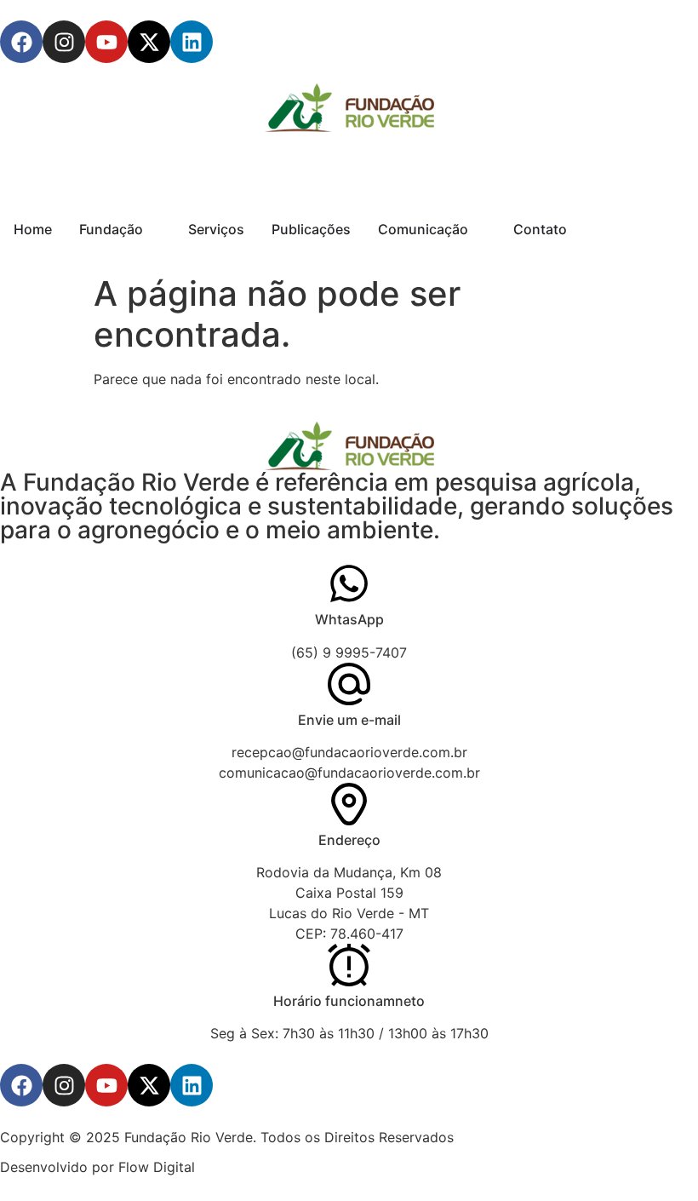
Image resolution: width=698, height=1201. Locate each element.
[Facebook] (21, 41)
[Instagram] (64, 41)
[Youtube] (106, 41)
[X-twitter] (149, 41)
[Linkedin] (191, 41)
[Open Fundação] (154, 229)
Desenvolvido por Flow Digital (97, 1166)
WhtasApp (349, 619)
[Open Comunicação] (479, 229)
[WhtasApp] (349, 583)
